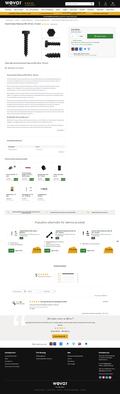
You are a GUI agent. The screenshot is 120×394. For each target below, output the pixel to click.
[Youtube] (103, 377)
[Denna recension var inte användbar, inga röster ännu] (106, 313)
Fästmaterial (9, 20)
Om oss (70, 358)
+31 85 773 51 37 (108, 365)
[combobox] (34, 291)
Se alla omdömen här (59, 336)
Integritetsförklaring (39, 389)
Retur (6, 358)
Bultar (17, 20)
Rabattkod (83, 389)
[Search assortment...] (91, 3)
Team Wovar (71, 361)
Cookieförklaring (50, 389)
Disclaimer (59, 389)
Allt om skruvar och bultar (12, 366)
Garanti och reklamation (12, 364)
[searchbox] (18, 291)
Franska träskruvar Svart (42, 20)
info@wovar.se (107, 363)
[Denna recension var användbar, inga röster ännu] (103, 313)
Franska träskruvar (27, 20)
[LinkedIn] (107, 377)
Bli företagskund (40, 356)
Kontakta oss (8, 361)
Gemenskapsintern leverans (44, 358)
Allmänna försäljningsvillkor (75, 356)
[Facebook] (100, 377)
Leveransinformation (11, 356)
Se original (32, 308)
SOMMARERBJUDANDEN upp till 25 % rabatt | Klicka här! (60, 16)
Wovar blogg (71, 364)
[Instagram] (110, 377)
